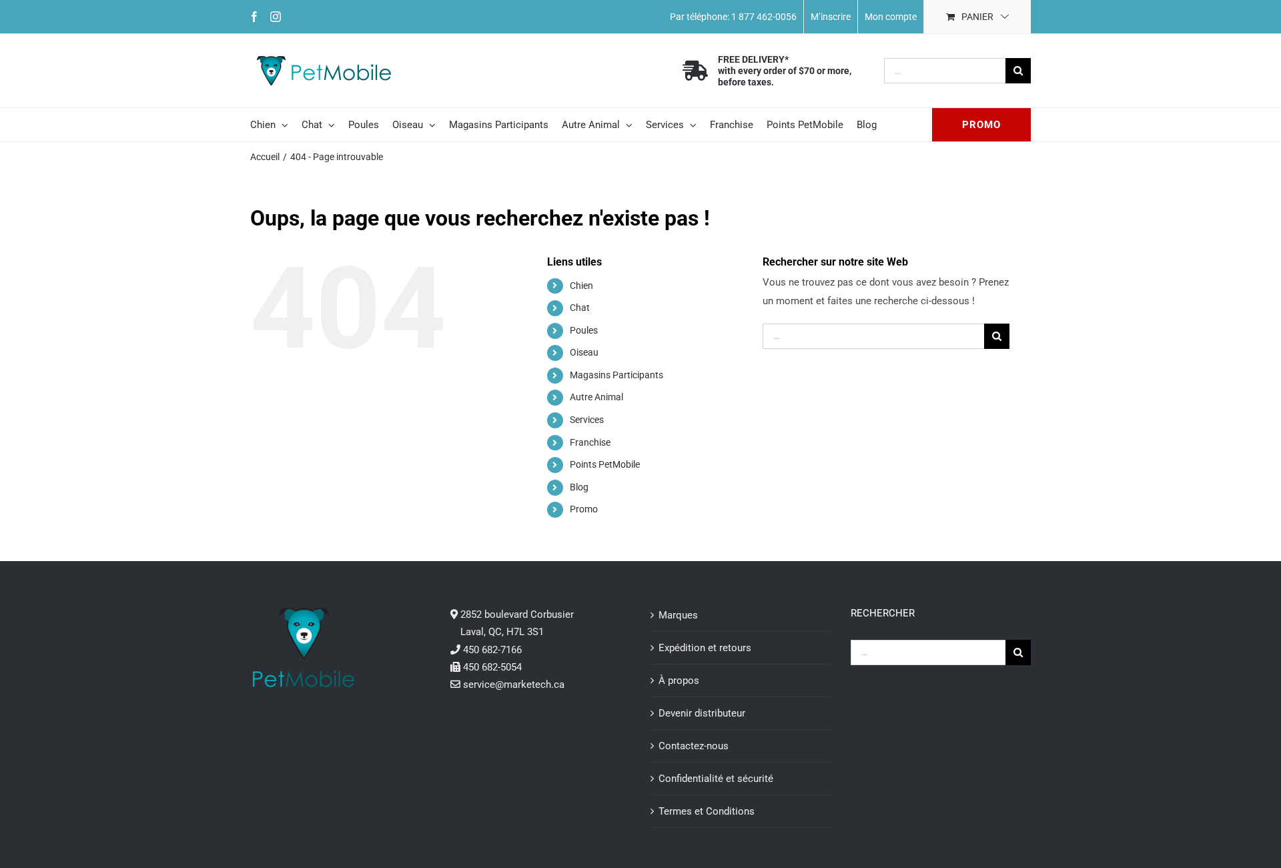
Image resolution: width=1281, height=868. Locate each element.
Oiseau (584, 352)
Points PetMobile (605, 464)
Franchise (590, 442)
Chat (580, 307)
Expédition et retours (705, 648)
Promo (584, 509)
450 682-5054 (492, 667)
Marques (678, 615)
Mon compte (891, 16)
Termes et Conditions (707, 811)
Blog (579, 487)
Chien (581, 285)
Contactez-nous (694, 746)
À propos (679, 681)
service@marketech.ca (513, 685)
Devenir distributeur (702, 713)
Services (587, 419)
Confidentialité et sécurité (716, 779)
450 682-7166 (492, 650)
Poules (584, 330)
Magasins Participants (616, 375)
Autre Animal (596, 397)
